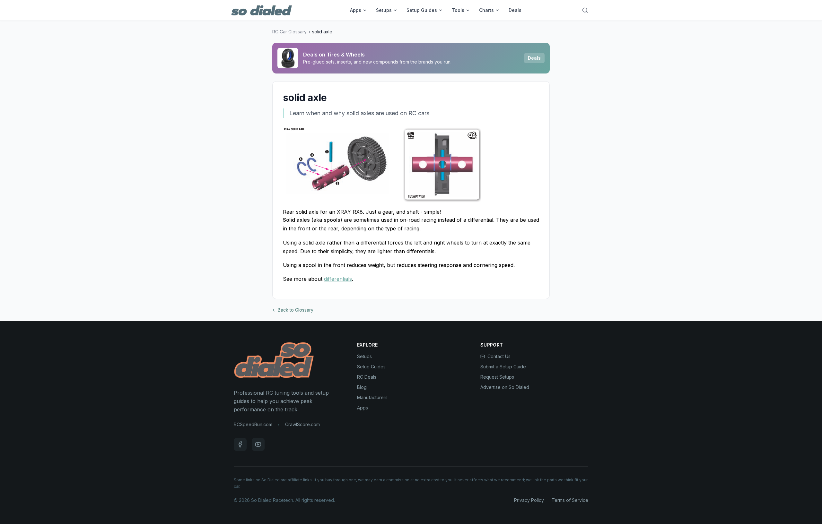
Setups (384, 10)
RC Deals (366, 377)
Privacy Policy (529, 500)
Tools (458, 10)
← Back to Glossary (292, 310)
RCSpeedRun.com (253, 424)
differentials (338, 279)
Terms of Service (570, 500)
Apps (355, 10)
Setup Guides (422, 10)
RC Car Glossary (289, 31)
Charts (486, 10)
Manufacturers (372, 397)
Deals (515, 10)
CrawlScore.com (302, 424)
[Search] (585, 10)
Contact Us (499, 356)
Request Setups (497, 377)
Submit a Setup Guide (503, 366)
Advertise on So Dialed (504, 387)
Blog (362, 387)
